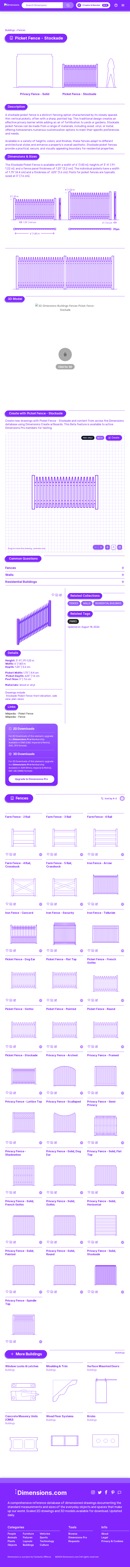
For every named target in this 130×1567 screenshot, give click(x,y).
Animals (12, 1537)
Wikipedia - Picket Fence (19, 713)
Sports (44, 1537)
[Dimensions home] (11, 5)
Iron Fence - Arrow (99, 863)
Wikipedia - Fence (15, 716)
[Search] (68, 5)
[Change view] (119, 547)
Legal (104, 1537)
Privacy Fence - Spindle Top (20, 1302)
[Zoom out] (95, 547)
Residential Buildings (108, 603)
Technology (47, 1541)
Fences (21, 30)
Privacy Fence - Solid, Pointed (19, 1252)
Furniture (28, 1533)
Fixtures (27, 1537)
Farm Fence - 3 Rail (58, 816)
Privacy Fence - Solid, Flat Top (104, 1153)
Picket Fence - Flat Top (61, 959)
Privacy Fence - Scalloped (63, 1101)
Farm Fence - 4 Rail (99, 816)
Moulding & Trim (57, 1366)
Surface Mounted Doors (103, 1366)
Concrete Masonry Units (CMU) (21, 1418)
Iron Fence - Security (60, 912)
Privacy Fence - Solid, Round (60, 1252)
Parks (73, 621)
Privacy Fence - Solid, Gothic (60, 1202)
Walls (86, 603)
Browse (72, 1533)
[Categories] (123, 5)
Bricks (91, 1416)
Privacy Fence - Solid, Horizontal (101, 1202)
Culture (44, 1544)
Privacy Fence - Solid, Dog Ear (63, 1153)
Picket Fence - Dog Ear (20, 959)
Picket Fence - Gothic (19, 1009)
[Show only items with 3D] (122, 798)
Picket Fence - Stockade (21, 1055)
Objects (12, 1544)
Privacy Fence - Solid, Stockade (101, 1252)
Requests (74, 1541)
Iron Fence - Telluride (101, 912)
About (104, 1533)
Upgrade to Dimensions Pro (31, 779)
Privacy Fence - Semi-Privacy (101, 1103)
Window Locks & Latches (21, 1366)
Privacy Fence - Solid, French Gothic (19, 1202)
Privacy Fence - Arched (61, 1055)
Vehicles (45, 1533)
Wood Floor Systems (59, 1416)
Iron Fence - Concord (19, 912)
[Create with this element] (60, 595)
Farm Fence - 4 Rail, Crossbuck (18, 864)
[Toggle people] (113, 547)
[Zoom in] (101, 547)
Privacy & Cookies (112, 1541)
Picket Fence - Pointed (61, 1009)
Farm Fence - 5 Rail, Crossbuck (59, 864)
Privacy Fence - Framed (102, 1055)
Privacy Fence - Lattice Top (23, 1101)
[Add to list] (57, 595)
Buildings (10, 30)
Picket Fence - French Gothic (101, 961)
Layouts (27, 1541)
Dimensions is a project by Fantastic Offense (29, 1557)
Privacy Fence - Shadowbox (15, 1153)
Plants (11, 1541)
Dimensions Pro (77, 1537)
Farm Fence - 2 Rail (17, 816)
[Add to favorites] (53, 595)
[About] (116, 5)
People (12, 1533)
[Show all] (107, 547)
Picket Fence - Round (101, 1009)
